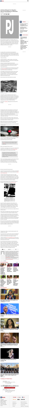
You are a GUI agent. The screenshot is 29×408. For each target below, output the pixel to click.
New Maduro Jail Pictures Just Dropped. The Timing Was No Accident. (9, 301)
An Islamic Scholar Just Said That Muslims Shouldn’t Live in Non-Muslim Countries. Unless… (24, 47)
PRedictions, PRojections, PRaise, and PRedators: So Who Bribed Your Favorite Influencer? (24, 42)
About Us (14, 404)
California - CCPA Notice (24, 406)
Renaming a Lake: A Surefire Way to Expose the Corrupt (9, 315)
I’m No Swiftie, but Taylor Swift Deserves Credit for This (8, 360)
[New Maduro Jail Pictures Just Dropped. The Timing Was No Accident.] (9, 294)
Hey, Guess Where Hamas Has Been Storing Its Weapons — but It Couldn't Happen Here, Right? (9, 375)
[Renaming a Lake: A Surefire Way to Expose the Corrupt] (9, 308)
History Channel (4, 68)
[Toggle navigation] (28, 1)
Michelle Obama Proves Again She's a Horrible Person (9, 330)
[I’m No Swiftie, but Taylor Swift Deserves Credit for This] (9, 353)
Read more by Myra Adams (9, 259)
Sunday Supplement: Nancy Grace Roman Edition (24, 38)
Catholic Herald (15, 149)
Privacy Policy (23, 404)
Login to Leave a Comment (10, 387)
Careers (14, 406)
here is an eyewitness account (10, 237)
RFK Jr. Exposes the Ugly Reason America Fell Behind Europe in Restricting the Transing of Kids (9, 345)
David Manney (2, 361)
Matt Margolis (2, 346)
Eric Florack (2, 316)
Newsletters (15, 403)
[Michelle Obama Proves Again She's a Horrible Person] (9, 323)
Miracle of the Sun (13, 182)
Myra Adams (2, 12)
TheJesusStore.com (7, 257)
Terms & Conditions (24, 403)
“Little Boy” (6, 101)
